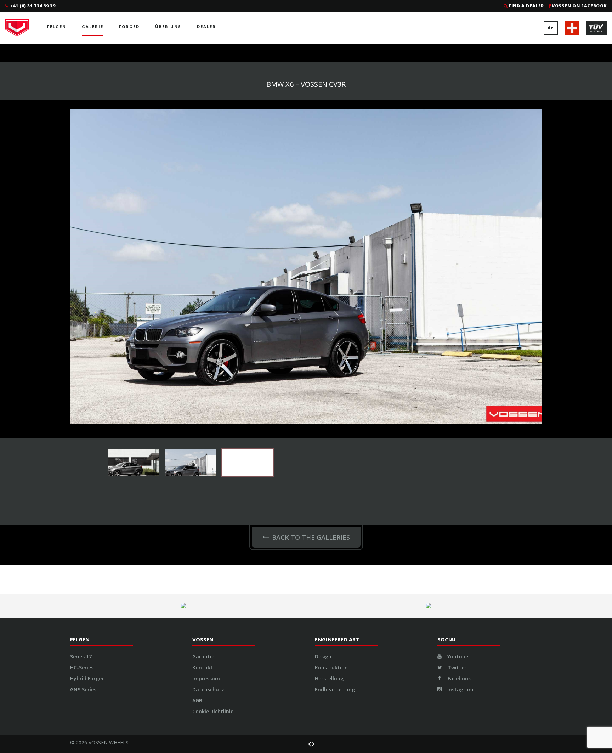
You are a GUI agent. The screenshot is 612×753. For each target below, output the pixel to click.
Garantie (203, 656)
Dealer (206, 26)
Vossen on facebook (579, 6)
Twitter (456, 667)
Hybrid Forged (87, 678)
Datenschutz (208, 689)
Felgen (56, 26)
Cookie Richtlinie (212, 711)
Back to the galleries (311, 537)
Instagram (460, 689)
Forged (129, 26)
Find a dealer (526, 6)
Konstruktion (331, 667)
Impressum (206, 678)
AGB (197, 700)
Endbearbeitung (335, 689)
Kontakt (202, 667)
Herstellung (329, 678)
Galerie (92, 26)
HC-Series (82, 667)
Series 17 (81, 656)
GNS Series (83, 689)
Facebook (458, 678)
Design (323, 656)
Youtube (457, 656)
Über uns (168, 26)
